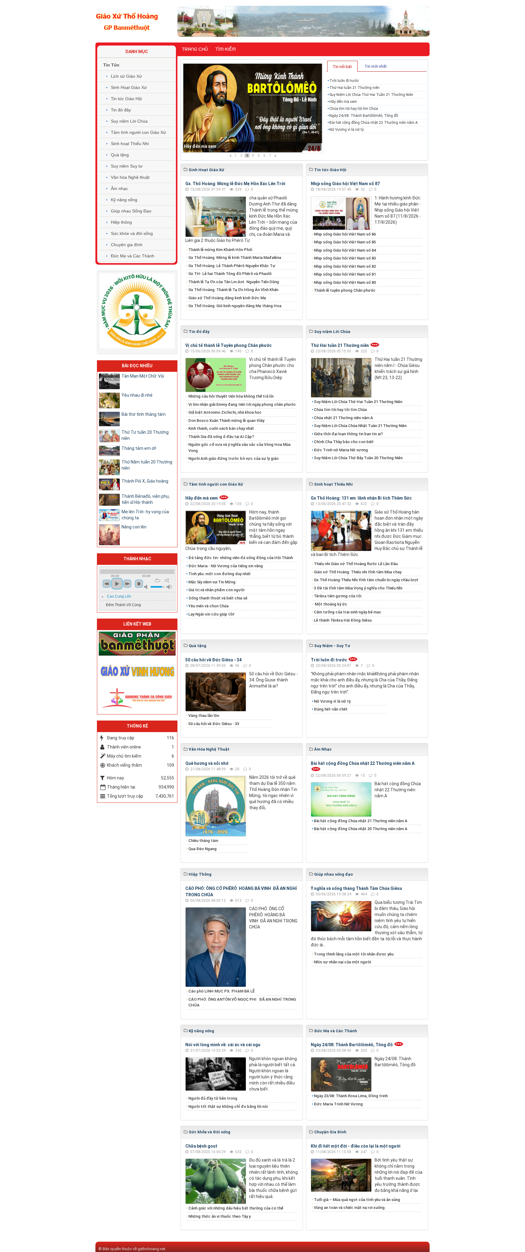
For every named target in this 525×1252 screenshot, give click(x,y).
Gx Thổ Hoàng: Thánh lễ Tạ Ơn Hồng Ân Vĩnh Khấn (233, 289)
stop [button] (139, 583)
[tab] (342, 66)
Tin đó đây (121, 109)
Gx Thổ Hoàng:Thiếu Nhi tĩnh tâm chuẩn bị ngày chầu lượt (366, 580)
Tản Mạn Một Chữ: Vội (143, 376)
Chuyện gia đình (126, 244)
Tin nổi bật (342, 66)
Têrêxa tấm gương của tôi (337, 596)
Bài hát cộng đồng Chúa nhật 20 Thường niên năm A (360, 828)
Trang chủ (195, 49)
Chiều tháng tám (203, 840)
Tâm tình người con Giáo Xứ (138, 132)
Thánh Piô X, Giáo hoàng (145, 481)
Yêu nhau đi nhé (137, 395)
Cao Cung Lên (119, 596)
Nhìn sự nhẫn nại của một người (342, 962)
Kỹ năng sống (124, 199)
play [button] (117, 584)
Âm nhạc (119, 188)
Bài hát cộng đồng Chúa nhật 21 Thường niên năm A (360, 821)
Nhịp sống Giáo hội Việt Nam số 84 (345, 250)
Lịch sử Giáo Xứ (126, 76)
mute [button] (146, 587)
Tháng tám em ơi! (139, 448)
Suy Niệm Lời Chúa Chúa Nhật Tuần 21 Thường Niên (360, 425)
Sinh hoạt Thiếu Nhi (130, 143)
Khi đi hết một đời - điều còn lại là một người (355, 1146)
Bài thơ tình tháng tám (144, 414)
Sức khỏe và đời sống (132, 233)
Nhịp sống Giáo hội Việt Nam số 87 (345, 183)
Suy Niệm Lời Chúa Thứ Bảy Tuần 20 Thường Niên (358, 458)
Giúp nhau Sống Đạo (131, 211)
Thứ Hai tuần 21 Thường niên (354, 88)
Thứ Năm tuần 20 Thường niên (147, 465)
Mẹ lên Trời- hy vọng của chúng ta (145, 514)
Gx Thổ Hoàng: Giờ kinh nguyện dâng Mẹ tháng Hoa (234, 306)
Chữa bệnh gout (201, 1146)
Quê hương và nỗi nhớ (206, 763)
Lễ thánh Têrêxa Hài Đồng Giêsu (343, 620)
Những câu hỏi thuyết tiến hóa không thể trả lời (230, 396)
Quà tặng (120, 154)
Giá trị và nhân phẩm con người (216, 590)
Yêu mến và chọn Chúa (208, 606)
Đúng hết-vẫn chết (331, 709)
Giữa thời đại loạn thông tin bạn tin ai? (348, 434)
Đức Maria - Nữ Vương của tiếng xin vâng (225, 566)
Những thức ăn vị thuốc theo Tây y (219, 1216)
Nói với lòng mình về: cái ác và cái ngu (222, 1044)
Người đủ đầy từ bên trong (212, 1098)
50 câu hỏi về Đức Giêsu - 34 (213, 659)
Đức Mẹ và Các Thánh (132, 255)
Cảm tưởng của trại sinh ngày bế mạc (347, 612)
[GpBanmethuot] (137, 643)
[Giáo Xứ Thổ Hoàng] (127, 21)
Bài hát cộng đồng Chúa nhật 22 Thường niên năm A (373, 122)
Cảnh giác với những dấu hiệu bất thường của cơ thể (236, 1208)
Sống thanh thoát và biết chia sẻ (217, 598)
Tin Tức (111, 65)
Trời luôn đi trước (344, 81)
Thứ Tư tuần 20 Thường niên (145, 435)
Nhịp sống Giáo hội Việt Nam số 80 (345, 282)
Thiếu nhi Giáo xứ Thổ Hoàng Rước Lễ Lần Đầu (356, 564)
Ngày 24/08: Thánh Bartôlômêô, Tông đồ (363, 116)
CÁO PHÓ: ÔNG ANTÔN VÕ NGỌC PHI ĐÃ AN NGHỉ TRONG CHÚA (242, 1002)
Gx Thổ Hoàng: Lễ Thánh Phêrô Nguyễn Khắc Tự (231, 265)
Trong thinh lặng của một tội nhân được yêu (353, 954)
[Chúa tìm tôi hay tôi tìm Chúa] (252, 107)
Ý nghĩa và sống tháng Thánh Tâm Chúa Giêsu (356, 888)
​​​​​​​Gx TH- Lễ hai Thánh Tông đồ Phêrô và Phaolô (230, 273)
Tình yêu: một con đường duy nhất (219, 574)
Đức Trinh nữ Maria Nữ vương (341, 450)
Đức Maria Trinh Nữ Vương (338, 1104)
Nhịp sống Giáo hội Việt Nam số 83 (345, 258)
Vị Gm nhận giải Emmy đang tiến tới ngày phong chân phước (242, 404)
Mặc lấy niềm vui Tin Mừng (211, 582)
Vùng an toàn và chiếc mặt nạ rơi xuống (349, 1207)
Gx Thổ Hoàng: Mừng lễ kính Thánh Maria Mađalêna (234, 257)
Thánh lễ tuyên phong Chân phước (345, 290)
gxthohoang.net (151, 1249)
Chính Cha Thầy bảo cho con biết (344, 441)
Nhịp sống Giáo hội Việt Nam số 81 (345, 274)
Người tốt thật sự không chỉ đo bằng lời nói (228, 1106)
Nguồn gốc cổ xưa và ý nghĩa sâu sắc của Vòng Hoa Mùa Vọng (239, 447)
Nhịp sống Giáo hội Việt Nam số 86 (345, 234)
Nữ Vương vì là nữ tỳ (346, 129)
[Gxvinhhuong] (137, 670)
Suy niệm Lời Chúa (129, 121)
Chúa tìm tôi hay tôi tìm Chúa (213, 146)
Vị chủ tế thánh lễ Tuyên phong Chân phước (228, 345)
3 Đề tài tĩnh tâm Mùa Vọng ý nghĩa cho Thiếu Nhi (358, 588)
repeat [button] (157, 580)
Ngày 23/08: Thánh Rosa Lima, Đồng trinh (351, 1096)
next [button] (127, 583)
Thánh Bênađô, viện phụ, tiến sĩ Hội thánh (146, 499)
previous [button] (106, 583)
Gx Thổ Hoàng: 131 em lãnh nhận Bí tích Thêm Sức (361, 498)
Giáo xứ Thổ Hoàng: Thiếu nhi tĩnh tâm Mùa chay (357, 572)
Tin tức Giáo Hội (126, 98)
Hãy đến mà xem (343, 102)
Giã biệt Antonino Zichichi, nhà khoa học (225, 412)
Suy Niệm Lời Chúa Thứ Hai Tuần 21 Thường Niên (371, 95)
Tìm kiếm (225, 49)
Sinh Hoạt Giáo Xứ (129, 87)
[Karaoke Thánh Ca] (137, 697)
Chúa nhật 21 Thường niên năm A (343, 418)
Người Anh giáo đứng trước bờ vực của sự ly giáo (233, 458)
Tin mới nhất (376, 66)
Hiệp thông (121, 222)
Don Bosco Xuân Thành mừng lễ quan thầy (226, 420)
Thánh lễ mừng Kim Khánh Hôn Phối (220, 249)
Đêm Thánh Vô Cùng (123, 605)
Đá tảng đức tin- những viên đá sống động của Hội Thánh (240, 557)
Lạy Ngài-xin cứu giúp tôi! (211, 614)
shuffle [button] (166, 580)
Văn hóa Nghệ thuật (130, 177)
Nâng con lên (134, 526)
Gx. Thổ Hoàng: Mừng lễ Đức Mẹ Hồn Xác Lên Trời (235, 183)
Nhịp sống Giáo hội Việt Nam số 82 (345, 266)
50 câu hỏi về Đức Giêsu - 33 (213, 723)
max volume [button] (169, 587)
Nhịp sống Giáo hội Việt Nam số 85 (345, 242)
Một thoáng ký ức (330, 604)
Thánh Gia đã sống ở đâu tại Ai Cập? (221, 436)
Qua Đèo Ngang (202, 849)
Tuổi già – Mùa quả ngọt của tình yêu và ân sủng (357, 1199)
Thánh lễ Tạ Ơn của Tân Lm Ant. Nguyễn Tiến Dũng (233, 282)
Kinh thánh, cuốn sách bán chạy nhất (221, 428)
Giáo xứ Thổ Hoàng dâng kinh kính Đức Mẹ (227, 298)
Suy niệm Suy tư (126, 166)
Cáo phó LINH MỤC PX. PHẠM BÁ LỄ (221, 991)
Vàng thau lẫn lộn (203, 715)
